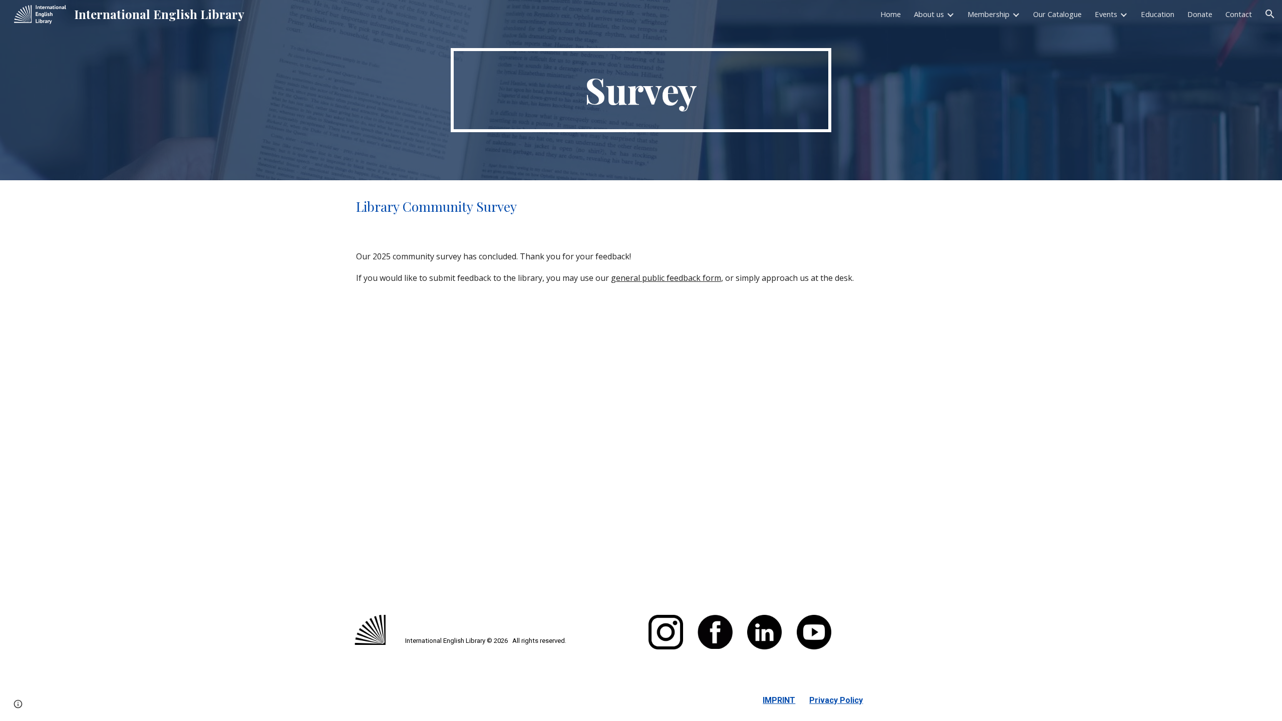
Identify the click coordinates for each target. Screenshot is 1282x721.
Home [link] (890, 14)
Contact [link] (1238, 14)
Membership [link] (989, 14)
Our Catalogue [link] (1057, 14)
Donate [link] (1199, 14)
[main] (641, 90)
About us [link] (929, 14)
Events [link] (1106, 14)
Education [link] (1157, 14)
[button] (1270, 14)
